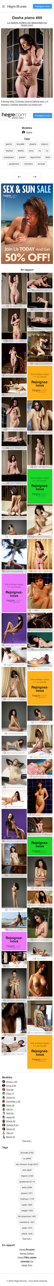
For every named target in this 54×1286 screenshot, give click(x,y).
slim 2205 (27, 1169)
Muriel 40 (10, 1136)
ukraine (32, 144)
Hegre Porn (27, 1265)
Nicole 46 (10, 1121)
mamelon (28, 163)
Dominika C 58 (13, 1101)
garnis (9, 144)
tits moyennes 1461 (27, 1216)
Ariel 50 (10, 1113)
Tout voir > (27, 1140)
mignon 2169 (27, 1175)
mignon (44, 144)
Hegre (27, 1249)
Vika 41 (9, 1132)
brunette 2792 (27, 1152)
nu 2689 (27, 1158)
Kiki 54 (9, 1109)
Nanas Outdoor (27, 1253)
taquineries (35, 157)
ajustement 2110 (27, 1181)
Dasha (29, 132)
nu (40, 150)
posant (22, 157)
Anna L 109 (11, 1081)
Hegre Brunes (16, 6)
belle (48, 157)
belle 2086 (27, 1187)
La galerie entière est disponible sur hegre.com (27, 24)
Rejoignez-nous (42, 6)
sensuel (41, 163)
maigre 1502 (27, 1210)
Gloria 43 (10, 1128)
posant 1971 (27, 1193)
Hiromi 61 (10, 1097)
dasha (21, 150)
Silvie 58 (10, 1105)
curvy (31, 150)
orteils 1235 (27, 1233)
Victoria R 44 (12, 1125)
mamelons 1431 (27, 1222)
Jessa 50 (10, 1117)
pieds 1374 (27, 1227)
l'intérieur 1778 (27, 1198)
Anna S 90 (11, 1085)
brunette (20, 144)
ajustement (14, 163)
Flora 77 (10, 1093)
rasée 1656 (27, 1204)
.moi (27, 1261)
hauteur (9, 150)
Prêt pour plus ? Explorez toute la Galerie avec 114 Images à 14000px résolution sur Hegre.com (24, 103)
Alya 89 (9, 1089)
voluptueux (9, 157)
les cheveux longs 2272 (27, 1164)
